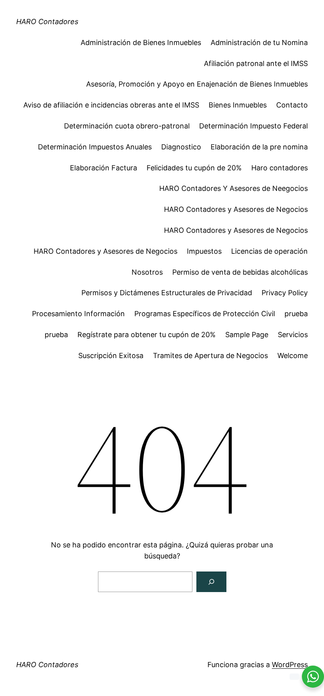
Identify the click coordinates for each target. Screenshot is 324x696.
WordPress (290, 664)
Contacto (292, 105)
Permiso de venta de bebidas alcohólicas (240, 272)
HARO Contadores (47, 21)
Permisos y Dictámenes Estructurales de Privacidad (166, 293)
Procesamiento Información (78, 313)
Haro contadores (279, 168)
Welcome (292, 355)
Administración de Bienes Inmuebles (141, 42)
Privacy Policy (285, 293)
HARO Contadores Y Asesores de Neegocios (233, 188)
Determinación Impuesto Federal (253, 126)
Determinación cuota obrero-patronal (127, 126)
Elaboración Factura (103, 168)
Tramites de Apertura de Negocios (210, 355)
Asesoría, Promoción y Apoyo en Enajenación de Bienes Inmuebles (197, 84)
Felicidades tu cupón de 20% (194, 168)
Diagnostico (181, 147)
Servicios (293, 334)
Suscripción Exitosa (110, 355)
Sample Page (246, 334)
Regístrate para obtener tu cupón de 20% (146, 334)
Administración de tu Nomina (259, 42)
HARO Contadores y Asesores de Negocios (236, 209)
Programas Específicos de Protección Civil (204, 313)
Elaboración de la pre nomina (259, 147)
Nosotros (147, 272)
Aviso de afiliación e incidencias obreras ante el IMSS (111, 105)
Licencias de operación (269, 251)
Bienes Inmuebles (238, 105)
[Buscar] (211, 582)
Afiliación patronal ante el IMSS (256, 63)
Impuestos (204, 251)
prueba (296, 313)
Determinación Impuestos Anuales (95, 147)
